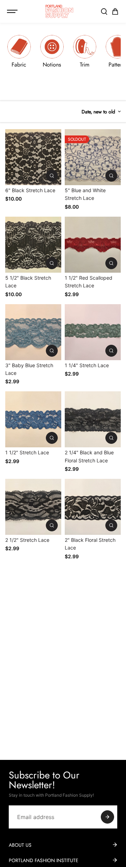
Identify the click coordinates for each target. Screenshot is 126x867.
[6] (33, 157)
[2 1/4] (93, 419)
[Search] (104, 11)
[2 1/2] (33, 507)
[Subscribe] (107, 817)
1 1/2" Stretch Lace (27, 452)
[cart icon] (115, 11)
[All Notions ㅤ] (52, 54)
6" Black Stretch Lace (30, 190)
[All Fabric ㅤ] (19, 54)
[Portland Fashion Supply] (60, 11)
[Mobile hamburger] (13, 11)
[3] (33, 332)
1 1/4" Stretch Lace (87, 365)
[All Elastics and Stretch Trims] (85, 54)
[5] (93, 157)
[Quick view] (52, 176)
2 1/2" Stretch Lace (27, 540)
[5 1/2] (33, 245)
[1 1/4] (93, 332)
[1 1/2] (93, 245)
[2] (93, 507)
